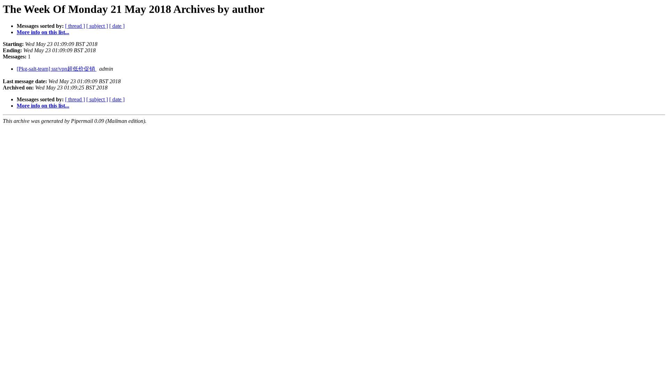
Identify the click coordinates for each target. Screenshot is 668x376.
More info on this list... (43, 32)
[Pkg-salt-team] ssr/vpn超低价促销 (56, 69)
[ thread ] (75, 26)
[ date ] (117, 26)
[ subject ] (97, 26)
